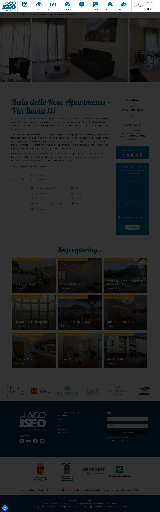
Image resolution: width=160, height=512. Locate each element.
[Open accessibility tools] (5, 508)
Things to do (39, 9)
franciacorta (138, 9)
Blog (96, 9)
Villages (67, 9)
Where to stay (53, 9)
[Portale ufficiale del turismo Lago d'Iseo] (8, 6)
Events (24, 9)
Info (81, 9)
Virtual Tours (110, 9)
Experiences (124, 9)
